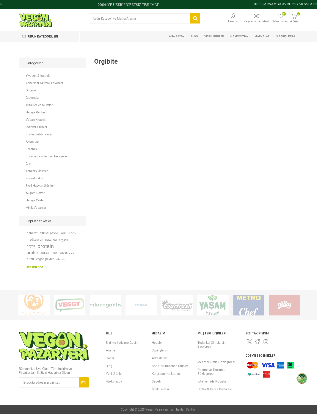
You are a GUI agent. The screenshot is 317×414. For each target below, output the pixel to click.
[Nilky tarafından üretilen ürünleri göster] (284, 305)
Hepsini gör (34, 267)
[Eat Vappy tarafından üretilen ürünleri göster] (34, 305)
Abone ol (84, 382)
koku (64, 233)
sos (55, 252)
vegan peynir (45, 259)
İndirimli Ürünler (36, 127)
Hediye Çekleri (35, 200)
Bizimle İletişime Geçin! (122, 343)
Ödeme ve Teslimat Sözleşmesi (211, 372)
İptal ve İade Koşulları (213, 381)
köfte (72, 233)
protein (45, 246)
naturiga (51, 240)
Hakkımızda (114, 381)
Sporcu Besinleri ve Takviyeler (46, 156)
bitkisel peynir (49, 233)
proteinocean (38, 252)
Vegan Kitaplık (36, 120)
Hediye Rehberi (36, 112)
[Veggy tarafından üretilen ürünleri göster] (69, 305)
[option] (34, 305)
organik (64, 240)
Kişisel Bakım (35, 178)
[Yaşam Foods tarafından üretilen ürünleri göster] (213, 305)
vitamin (60, 259)
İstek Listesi (160, 389)
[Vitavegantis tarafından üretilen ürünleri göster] (105, 305)
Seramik (31, 149)
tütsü (30, 259)
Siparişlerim (160, 350)
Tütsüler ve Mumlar (39, 105)
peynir (31, 246)
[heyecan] (249, 341)
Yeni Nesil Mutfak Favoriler (44, 83)
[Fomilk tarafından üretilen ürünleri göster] (141, 305)
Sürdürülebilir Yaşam (40, 134)
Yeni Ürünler (114, 374)
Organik (31, 90)
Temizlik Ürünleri (37, 171)
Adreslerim (159, 358)
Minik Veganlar (36, 208)
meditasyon (35, 240)
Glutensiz (32, 98)
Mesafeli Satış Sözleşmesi (216, 362)
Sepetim (157, 381)
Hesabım (233, 21)
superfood (67, 252)
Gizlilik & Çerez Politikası (215, 389)
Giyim (29, 164)
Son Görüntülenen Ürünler (170, 366)
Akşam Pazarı (35, 193)
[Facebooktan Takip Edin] (257, 341)
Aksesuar (32, 142)
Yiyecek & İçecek (38, 76)
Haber (110, 358)
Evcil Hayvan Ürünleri (40, 186)
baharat (32, 233)
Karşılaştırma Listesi (256, 21)
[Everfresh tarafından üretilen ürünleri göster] (177, 305)
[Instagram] (265, 341)
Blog (109, 366)
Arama (195, 18)
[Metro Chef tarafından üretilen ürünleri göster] (248, 305)
